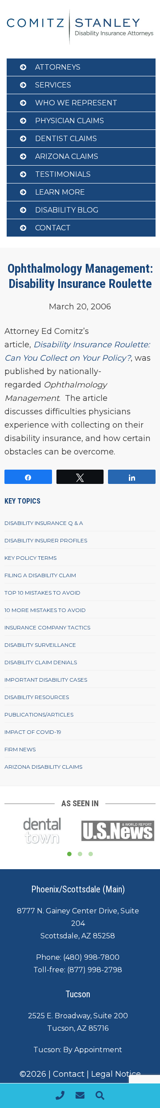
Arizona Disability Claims (43, 766)
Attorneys (57, 67)
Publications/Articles (38, 714)
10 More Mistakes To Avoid (45, 610)
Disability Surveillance (40, 644)
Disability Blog (67, 210)
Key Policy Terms (30, 557)
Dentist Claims (66, 138)
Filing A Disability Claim (40, 575)
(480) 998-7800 (91, 957)
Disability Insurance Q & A (43, 523)
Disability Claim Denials (40, 662)
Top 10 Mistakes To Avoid (42, 592)
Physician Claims (69, 121)
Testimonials (63, 174)
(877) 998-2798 (94, 970)
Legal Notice (116, 1074)
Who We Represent (76, 103)
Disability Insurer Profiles (45, 540)
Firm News (20, 749)
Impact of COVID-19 (32, 732)
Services (53, 85)
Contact (53, 228)
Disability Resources (36, 697)
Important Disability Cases (45, 679)
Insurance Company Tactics (47, 627)
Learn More (60, 192)
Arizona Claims (66, 156)
